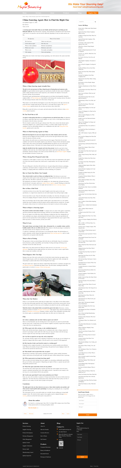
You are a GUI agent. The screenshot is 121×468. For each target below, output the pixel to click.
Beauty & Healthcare (45, 450)
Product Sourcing (27, 426)
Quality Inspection (27, 455)
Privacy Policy (96, 466)
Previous (31, 413)
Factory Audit (26, 449)
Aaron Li (26, 24)
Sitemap (91, 466)
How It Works (44, 436)
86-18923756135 (63, 432)
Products (66, 13)
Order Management (27, 439)
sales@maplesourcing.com (65, 429)
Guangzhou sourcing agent (33, 311)
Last (68, 413)
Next (63, 413)
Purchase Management (28, 436)
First (25, 413)
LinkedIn (61, 448)
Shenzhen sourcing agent (43, 309)
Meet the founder (33, 408)
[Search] (95, 21)
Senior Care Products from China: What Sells (87, 374)
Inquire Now (92, 13)
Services (38, 13)
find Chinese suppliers (62, 151)
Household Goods (45, 453)
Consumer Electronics (46, 447)
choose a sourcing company (59, 184)
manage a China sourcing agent (43, 267)
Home (25, 13)
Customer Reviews (45, 432)
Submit (87, 414)
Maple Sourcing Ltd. (30, 466)
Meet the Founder (45, 429)
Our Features (43, 439)
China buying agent (36, 98)
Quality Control (26, 442)
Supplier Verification (27, 446)
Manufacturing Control (28, 452)
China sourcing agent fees (56, 233)
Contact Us (60, 427)
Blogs (80, 13)
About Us (43, 426)
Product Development (28, 432)
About (52, 13)
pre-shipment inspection (28, 265)
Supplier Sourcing (27, 429)
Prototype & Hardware (46, 457)
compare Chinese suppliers (48, 183)
